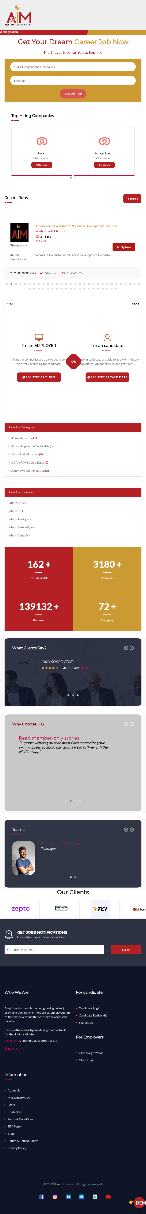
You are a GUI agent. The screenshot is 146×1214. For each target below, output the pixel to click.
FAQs (11, 1104)
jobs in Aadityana (20, 519)
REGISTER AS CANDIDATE (108, 377)
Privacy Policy (17, 1148)
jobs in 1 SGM (18, 502)
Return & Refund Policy (23, 1140)
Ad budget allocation (27, 454)
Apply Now (124, 247)
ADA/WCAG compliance (29, 462)
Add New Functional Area (30, 470)
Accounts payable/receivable (32, 446)
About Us (14, 1090)
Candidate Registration (94, 1015)
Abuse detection (24, 438)
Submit (126, 949)
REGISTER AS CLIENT (40, 377)
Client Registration (91, 1053)
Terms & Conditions (20, 1119)
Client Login (86, 1060)
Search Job (86, 1022)
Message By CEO (19, 1097)
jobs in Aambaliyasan (22, 527)
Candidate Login (89, 1008)
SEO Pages (15, 1126)
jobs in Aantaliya (19, 535)
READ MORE (16, 1048)
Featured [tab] (132, 198)
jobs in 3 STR (17, 511)
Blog (11, 1133)
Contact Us (15, 1112)
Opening (41, 164)
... (49, 158)
